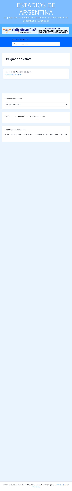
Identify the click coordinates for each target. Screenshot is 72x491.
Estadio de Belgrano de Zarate (19, 72)
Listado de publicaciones (20, 39)
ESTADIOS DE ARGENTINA (36, 8)
